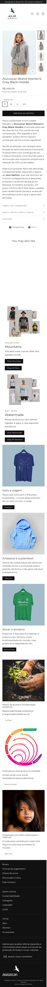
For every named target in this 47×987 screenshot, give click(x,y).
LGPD (5, 909)
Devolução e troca (11, 878)
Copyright (7, 905)
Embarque (8, 507)
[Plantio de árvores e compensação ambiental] (23, 680)
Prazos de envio (10, 873)
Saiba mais (8, 854)
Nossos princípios (10, 784)
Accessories (8, 932)
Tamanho (7, 100)
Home (5, 919)
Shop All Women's (15, 440)
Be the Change (9, 649)
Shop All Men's (13, 368)
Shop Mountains (14, 361)
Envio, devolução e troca (18, 212)
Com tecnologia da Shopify (23, 984)
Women (6, 928)
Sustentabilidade (11, 896)
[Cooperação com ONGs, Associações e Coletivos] (23, 811)
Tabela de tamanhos (14, 206)
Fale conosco (9, 882)
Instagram (7, 900)
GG (24, 104)
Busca (5, 864)
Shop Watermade (14, 433)
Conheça (8, 720)
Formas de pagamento (14, 869)
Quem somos (9, 891)
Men (4, 923)
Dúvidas (7, 219)
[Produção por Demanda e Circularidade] (23, 747)
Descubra (8, 578)
